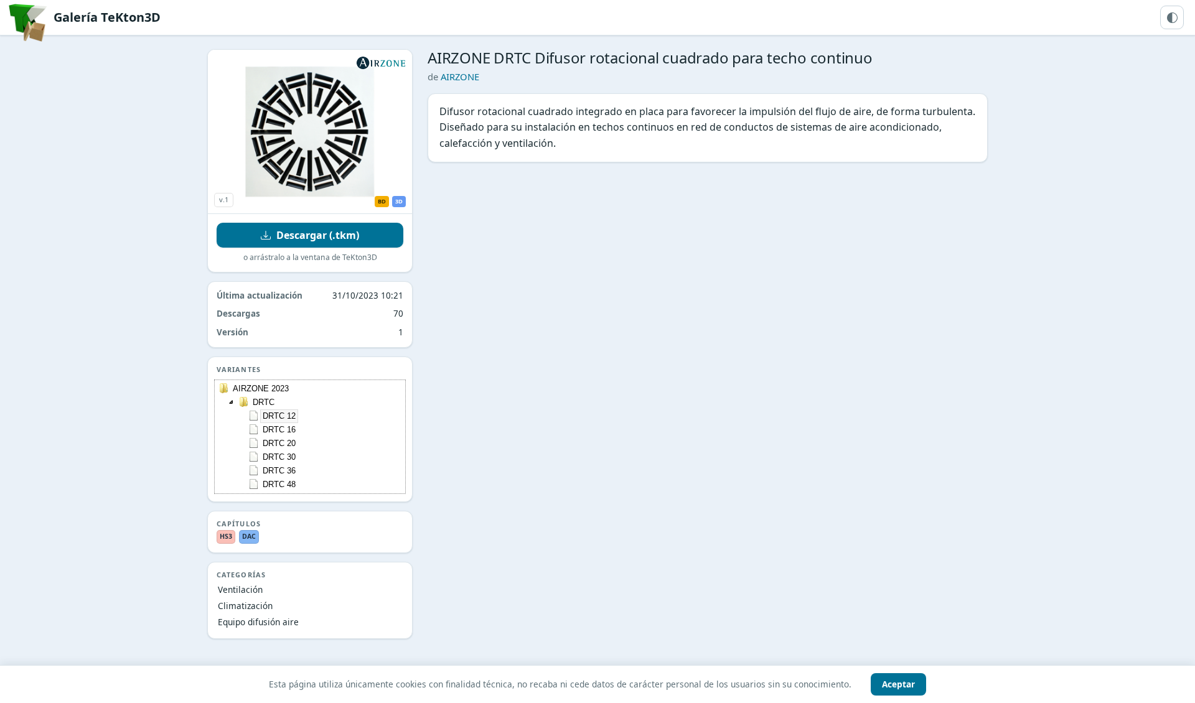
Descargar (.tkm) (317, 235)
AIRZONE (460, 76)
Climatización (245, 606)
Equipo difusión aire (258, 622)
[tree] (310, 436)
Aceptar (898, 684)
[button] (232, 402)
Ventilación (240, 589)
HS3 (226, 536)
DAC (249, 536)
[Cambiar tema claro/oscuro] (1172, 17)
